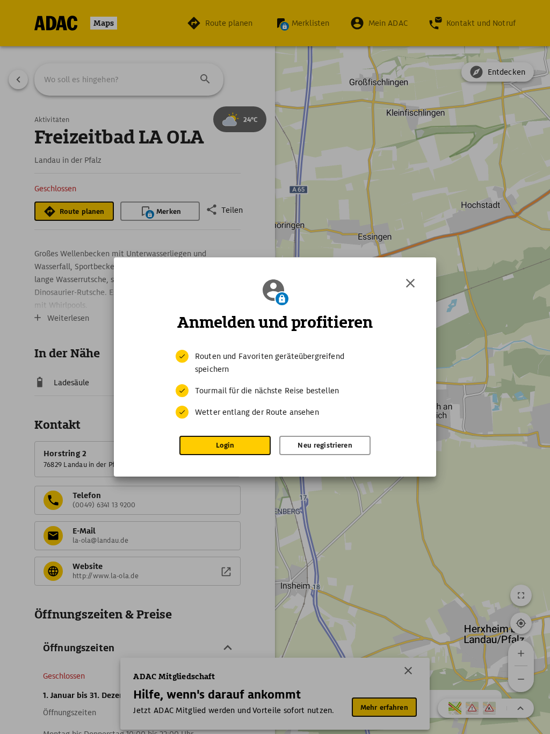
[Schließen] (410, 283)
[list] (275, 384)
